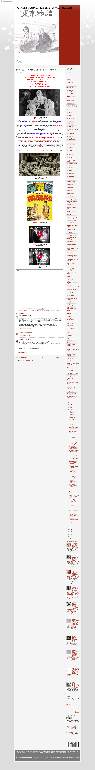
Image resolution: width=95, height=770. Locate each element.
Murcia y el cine (69, 292)
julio (70, 421)
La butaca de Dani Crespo (71, 255)
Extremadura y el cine (70, 229)
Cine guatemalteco (70, 136)
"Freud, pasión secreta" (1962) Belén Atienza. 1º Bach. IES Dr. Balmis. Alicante (75, 545)
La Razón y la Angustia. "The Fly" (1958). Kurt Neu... (74, 507)
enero (70, 525)
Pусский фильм (69, 318)
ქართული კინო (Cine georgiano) (70, 388)
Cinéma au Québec (70, 184)
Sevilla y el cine (69, 325)
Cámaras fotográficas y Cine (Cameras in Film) (72, 99)
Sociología (68, 326)
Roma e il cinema (70, 319)
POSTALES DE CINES (71, 308)
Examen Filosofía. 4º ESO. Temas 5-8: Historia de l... (73, 439)
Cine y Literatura (69, 159)
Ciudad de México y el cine (71, 199)
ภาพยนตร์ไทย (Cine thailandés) (72, 394)
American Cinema (24, 310)
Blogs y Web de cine (70, 93)
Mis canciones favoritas (71, 289)
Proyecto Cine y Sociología (71, 313)
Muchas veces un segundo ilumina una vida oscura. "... (73, 515)
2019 (69, 529)
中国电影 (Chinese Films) (71, 396)
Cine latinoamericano (70, 139)
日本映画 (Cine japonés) (71, 397)
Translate (76, 699)
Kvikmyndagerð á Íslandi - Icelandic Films (71, 252)
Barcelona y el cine (70, 88)
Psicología (68, 314)
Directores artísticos (70, 211)
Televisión (68, 337)
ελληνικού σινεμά (69, 378)
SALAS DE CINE (69, 323)
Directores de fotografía (71, 213)
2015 (69, 536)
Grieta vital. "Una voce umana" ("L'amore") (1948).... (73, 432)
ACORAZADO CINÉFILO (24, 315)
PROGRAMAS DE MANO (71, 311)
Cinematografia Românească (72, 195)
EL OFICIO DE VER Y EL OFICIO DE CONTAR (71, 223)
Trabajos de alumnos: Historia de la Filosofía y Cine (72, 353)
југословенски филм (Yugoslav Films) (70, 385)
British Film (68, 94)
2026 (69, 402)
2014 (69, 538)
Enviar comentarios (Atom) (27, 360)
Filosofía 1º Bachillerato (71, 235)
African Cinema (69, 81)
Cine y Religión (69, 175)
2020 (69, 527)
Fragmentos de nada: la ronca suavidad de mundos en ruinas (73, 706)
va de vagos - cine (72, 704)
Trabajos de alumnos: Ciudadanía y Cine (70, 345)
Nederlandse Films (70, 293)
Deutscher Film (69, 204)
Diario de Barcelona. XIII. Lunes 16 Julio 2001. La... (74, 496)
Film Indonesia (69, 232)
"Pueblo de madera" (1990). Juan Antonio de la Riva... (73, 462)
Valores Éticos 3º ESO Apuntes (72, 375)
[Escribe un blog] (40, 309)
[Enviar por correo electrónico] (38, 309)
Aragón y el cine (69, 85)
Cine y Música (69, 165)
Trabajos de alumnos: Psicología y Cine (70, 355)
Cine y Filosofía (31, 310)
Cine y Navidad (69, 167)
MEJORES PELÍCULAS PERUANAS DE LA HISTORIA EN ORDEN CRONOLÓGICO (75, 685)
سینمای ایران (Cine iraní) (71, 391)
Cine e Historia (69, 126)
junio (70, 422)
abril (70, 426)
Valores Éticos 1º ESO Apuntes (72, 372)
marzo (70, 522)
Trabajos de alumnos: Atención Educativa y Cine (49, 310)
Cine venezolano (69, 145)
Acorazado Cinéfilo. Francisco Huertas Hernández (44, 7)
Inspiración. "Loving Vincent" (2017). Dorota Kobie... (73, 481)
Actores (68, 79)
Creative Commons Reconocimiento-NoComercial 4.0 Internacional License (72, 731)
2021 (69, 411)
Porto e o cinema (69, 307)
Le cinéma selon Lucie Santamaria (71, 273)
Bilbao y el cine (69, 91)
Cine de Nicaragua (70, 120)
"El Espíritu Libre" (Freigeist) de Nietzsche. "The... (73, 477)
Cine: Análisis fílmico (70, 181)
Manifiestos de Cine (70, 285)
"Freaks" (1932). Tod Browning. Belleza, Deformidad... (73, 489)
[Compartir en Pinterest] (43, 309)
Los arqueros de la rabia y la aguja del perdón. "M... (74, 519)
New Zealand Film (70, 295)
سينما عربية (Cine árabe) (71, 390)
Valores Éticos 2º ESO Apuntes (72, 373)
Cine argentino (69, 109)
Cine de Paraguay (70, 121)
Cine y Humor (69, 157)
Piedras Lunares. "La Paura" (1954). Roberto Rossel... (73, 500)
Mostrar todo (77, 712)
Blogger (59, 758)
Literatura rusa (69, 276)
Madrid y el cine (69, 279)
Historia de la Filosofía (71, 244)
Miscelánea (68, 290)
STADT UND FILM (70, 328)
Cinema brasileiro (70, 187)
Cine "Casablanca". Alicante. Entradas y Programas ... (73, 466)
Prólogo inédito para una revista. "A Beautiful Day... (74, 458)
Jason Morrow (45, 758)
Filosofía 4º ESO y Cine (71, 241)
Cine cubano (69, 115)
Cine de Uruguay (69, 123)
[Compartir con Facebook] (42, 309)
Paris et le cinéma (70, 302)
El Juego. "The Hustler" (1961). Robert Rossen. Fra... (73, 470)
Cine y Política (69, 172)
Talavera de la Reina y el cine (72, 334)
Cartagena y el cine (70, 103)
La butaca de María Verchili (72, 261)
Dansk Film (68, 202)
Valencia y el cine (70, 369)
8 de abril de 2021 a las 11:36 (25, 335)
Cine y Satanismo (70, 176)
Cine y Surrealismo (70, 178)
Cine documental (69, 124)
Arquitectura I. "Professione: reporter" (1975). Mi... (74, 436)
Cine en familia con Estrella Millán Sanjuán (72, 130)
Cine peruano (69, 142)
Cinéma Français (69, 190)
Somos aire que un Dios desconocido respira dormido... (74, 511)
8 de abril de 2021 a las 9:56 (25, 328)
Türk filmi (68, 367)
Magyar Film (69, 281)
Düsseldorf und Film (70, 216)
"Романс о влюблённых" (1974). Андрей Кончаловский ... (74, 492)
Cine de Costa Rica (70, 118)
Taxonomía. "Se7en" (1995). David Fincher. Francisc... (74, 504)
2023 (69, 407)
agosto (70, 419)
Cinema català (69, 188)
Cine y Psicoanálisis (70, 173)
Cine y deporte (69, 150)
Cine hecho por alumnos (71, 138)
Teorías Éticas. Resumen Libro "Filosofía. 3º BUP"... (74, 451)
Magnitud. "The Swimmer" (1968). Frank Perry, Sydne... (73, 455)
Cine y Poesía (69, 170)
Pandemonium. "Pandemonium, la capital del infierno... (73, 447)
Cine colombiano (69, 113)
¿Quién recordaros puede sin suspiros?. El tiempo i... (73, 485)
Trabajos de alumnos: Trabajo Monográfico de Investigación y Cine (72, 360)
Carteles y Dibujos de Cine (71, 105)
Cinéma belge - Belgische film (72, 185)
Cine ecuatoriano (69, 127)
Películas (37, 310)
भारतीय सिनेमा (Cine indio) (71, 393)
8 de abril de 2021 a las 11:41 (25, 349)
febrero (70, 524)
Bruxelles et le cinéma (70, 96)
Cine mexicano (69, 141)
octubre (70, 415)
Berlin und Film (69, 90)
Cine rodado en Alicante (71, 144)
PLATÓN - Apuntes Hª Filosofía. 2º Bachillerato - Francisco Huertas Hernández (71, 639)
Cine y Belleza (69, 148)
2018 (69, 531)
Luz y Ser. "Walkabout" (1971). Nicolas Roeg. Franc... (74, 473)
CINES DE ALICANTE (70, 198)
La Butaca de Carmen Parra (72, 253)
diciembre (71, 412)
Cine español (69, 131)
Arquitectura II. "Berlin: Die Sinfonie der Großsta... (73, 428)
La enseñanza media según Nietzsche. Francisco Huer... (73, 443)
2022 (69, 409)
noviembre (71, 414)
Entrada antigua (59, 357)
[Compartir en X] (41, 309)
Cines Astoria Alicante (70, 196)
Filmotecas (68, 234)
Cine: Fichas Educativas (71, 182)
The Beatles (68, 338)
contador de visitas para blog (72, 74)
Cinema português (70, 193)
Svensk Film (68, 332)
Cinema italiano (69, 192)
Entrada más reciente (22, 357)
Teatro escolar (69, 335)
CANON (68, 102)
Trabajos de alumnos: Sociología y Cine (70, 358)
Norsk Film (68, 297)
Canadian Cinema (70, 100)
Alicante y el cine (69, 82)
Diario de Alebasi (69, 205)
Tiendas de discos (70, 340)
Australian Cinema (70, 87)
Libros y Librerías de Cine (71, 274)
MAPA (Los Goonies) (72, 711)
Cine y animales (69, 147)
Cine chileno (69, 112)
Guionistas (68, 242)
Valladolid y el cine (70, 370)
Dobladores (68, 214)
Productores (68, 310)
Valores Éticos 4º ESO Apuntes (72, 376)
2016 (69, 534)
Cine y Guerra (69, 156)
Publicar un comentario (22, 352)
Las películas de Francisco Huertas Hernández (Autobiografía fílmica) (71, 269)
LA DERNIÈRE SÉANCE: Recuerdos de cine (71, 267)
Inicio (41, 357)
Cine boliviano (69, 110)
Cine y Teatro (69, 179)
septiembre (71, 417)
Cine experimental (70, 133)
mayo (70, 424)
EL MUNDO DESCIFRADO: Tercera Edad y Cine (72, 218)
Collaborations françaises (71, 201)
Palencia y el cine (70, 301)
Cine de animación (70, 117)
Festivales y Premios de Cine (72, 231)
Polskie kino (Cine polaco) (71, 305)
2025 (69, 404)
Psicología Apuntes (70, 316)
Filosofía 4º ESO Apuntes (71, 239)
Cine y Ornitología (70, 168)
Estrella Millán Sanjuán (24, 332)
